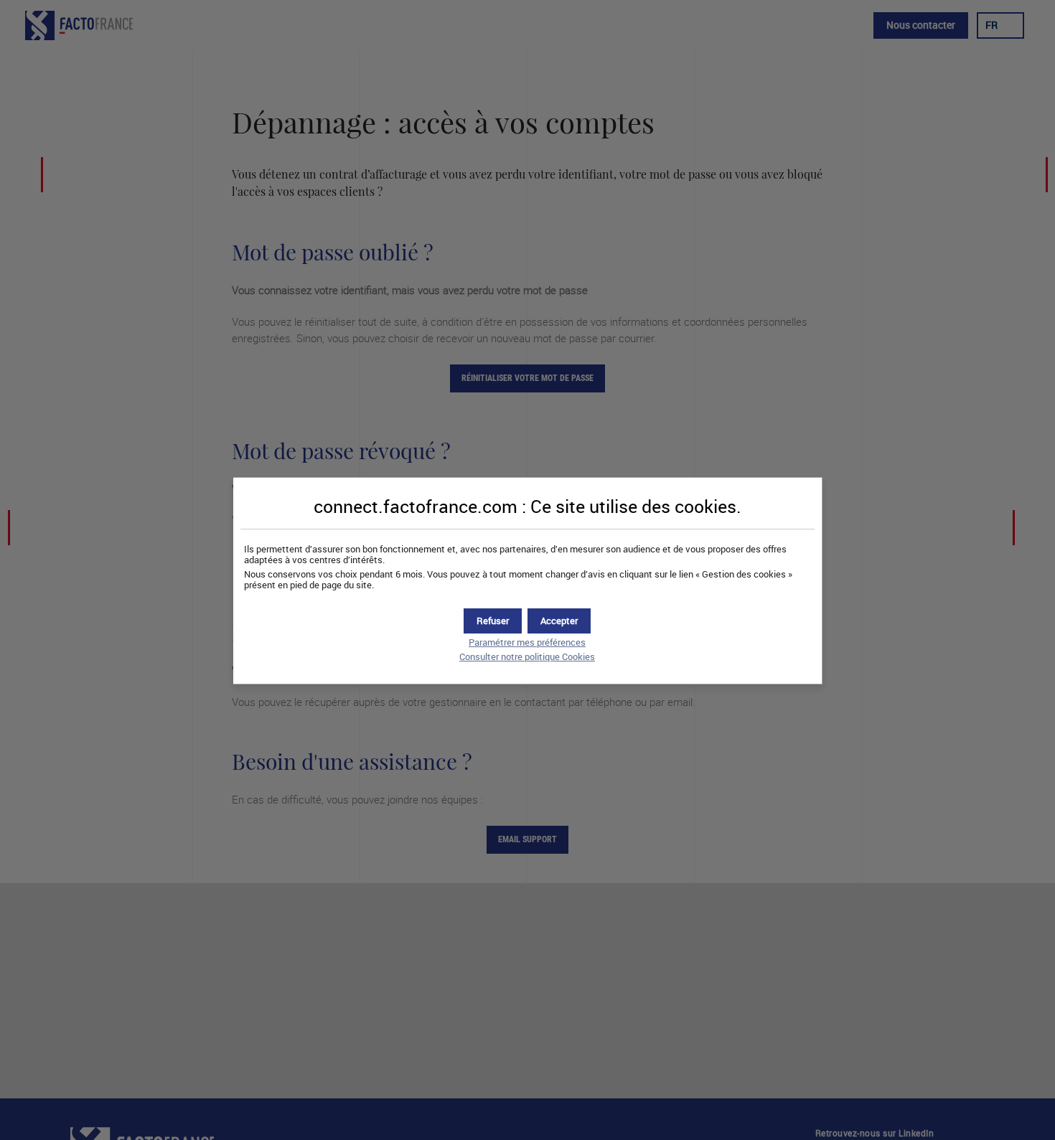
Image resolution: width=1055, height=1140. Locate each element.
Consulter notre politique (527, 656)
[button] (559, 620)
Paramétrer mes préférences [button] (527, 642)
